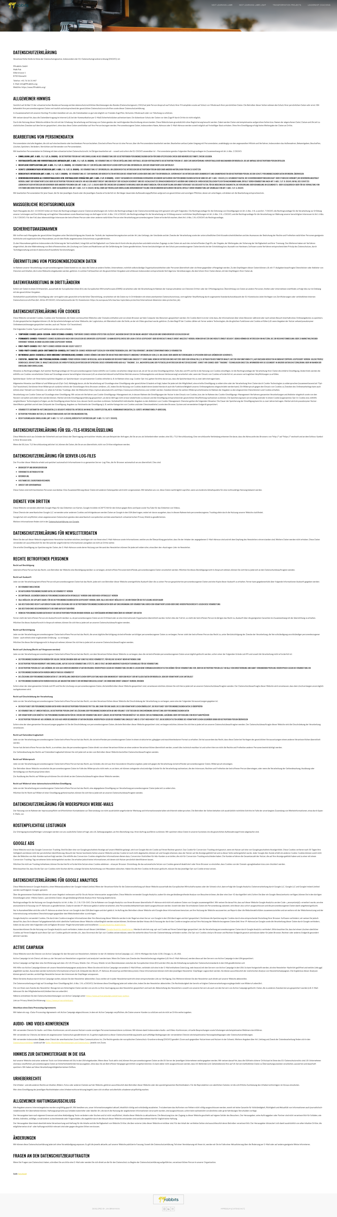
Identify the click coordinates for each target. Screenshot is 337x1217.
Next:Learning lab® (222, 5)
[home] (18, 5)
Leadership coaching (319, 5)
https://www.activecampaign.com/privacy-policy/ (107, 996)
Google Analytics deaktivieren (112, 924)
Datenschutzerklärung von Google (64, 521)
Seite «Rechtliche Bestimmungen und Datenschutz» (68, 1042)
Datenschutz (238, 1209)
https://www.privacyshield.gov (59, 1000)
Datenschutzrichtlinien (23, 1042)
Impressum (226, 1209)
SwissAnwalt (22, 1173)
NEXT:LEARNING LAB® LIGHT (252, 5)
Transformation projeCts (287, 5)
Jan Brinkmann (112, 1209)
